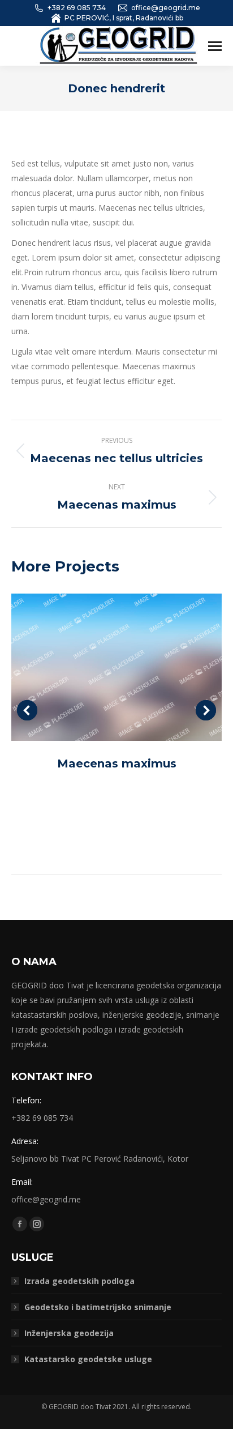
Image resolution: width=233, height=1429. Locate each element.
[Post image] (116, 667)
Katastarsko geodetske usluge (88, 1359)
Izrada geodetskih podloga (79, 1281)
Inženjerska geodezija (69, 1333)
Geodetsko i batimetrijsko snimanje (97, 1307)
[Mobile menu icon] (215, 46)
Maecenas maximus (116, 763)
